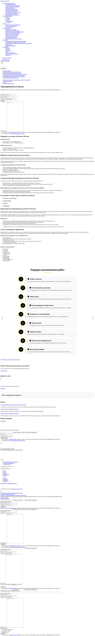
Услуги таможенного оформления (10, 77)
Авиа (2, 590)
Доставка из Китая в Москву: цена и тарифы (15, 42)
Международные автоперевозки (13, 5)
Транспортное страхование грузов (13, 12)
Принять (7, 498)
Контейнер (17, 590)
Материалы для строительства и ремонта (15, 31)
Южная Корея (10, 21)
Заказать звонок (4, 437)
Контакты (8, 48)
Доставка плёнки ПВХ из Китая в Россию (10, 413)
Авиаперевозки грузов (11, 4)
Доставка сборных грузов (11, 11)
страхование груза (6, 630)
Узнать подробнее (4, 497)
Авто (9, 590)
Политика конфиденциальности (8, 494)
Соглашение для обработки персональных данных (12, 493)
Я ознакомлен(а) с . (13, 133)
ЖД (4, 590)
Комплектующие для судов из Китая (14, 38)
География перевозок (7, 16)
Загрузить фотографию (6, 584)
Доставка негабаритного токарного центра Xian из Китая (13, 404)
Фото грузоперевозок (10, 52)
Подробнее (3, 388)
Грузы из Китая (6, 28)
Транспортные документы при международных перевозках (19, 43)
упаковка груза (5, 632)
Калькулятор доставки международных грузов (16, 41)
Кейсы (7, 51)
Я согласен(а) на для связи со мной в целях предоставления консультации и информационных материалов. (31, 132)
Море (6, 590)
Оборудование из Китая (11, 29)
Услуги (4, 23)
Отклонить (3, 498)
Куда (2, 95)
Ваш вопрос (3, 502)
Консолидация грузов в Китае (12, 14)
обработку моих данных (15, 132)
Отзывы (7, 49)
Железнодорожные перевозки (12, 6)
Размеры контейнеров (10, 45)
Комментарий (4, 131)
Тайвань (9, 22)
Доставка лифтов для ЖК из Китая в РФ (9, 409)
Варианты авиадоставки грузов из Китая (12, 73)
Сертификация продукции (11, 13)
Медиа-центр (9, 50)
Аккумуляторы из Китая (11, 37)
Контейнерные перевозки (11, 9)
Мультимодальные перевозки (12, 10)
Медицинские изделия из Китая (13, 30)
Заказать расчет (4, 370)
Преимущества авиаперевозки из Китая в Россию (14, 76)
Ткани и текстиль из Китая (12, 35)
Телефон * (3, 99)
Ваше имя (3, 97)
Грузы (4, 477)
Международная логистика (9, 3)
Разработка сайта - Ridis (17, 489)
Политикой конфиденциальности (17, 133)
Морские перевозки (10, 7)
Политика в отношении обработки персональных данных (13, 495)
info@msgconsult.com (15, 359)
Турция (8, 18)
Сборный (12, 590)
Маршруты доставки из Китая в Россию (12, 71)
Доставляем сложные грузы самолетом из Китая (13, 75)
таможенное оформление (7, 629)
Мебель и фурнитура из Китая (12, 34)
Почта (2, 98)
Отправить (3, 506)
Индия (8, 19)
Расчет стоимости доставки (12, 53)
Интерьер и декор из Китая (12, 36)
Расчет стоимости (7, 70)
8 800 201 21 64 (7, 359)
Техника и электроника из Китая (13, 33)
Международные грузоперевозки (13, 24)
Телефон (2, 505)
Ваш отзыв (3, 583)
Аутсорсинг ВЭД (9, 27)
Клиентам (5, 40)
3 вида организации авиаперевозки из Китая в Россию (15, 74)
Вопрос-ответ (9, 44)
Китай (8, 17)
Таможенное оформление (11, 26)
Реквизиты (8, 55)
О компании (6, 46)
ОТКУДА (3, 94)
